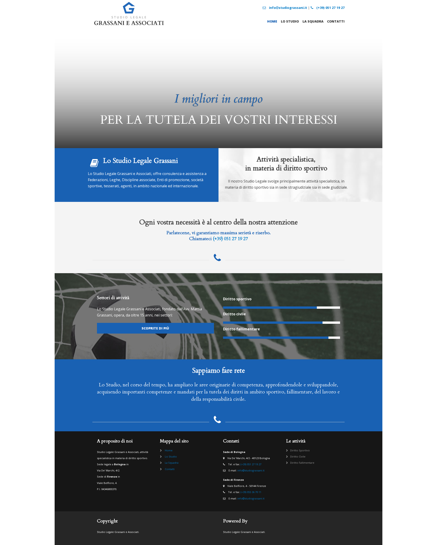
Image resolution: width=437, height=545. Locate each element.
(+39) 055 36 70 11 (251, 492)
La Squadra (312, 21)
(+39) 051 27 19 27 (330, 7)
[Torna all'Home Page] (129, 25)
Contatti (336, 21)
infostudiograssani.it (287, 7)
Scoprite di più (155, 328)
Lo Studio (290, 21)
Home (272, 21)
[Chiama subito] (218, 259)
